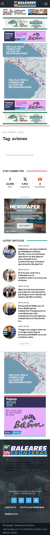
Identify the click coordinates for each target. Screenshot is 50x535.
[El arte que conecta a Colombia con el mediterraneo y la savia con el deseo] (9, 275)
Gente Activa (23, 246)
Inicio (5, 132)
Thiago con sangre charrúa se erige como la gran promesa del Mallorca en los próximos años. (32, 333)
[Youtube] (36, 500)
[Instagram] (21, 500)
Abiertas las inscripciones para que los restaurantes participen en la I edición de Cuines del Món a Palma (32, 293)
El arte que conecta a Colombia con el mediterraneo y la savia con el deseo (32, 277)
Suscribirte (40, 178)
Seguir (25, 178)
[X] (28, 500)
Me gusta (10, 178)
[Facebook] (14, 500)
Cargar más (24, 343)
